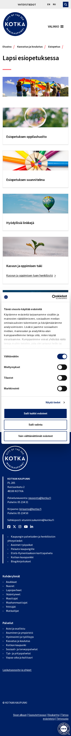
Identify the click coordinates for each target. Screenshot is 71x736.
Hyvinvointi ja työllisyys (20, 636)
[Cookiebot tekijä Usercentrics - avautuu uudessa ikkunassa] (52, 297)
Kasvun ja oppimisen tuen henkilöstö (29, 275)
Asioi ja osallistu (15, 628)
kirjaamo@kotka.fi (30, 509)
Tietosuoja (62, 718)
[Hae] (65, 4)
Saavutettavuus (37, 715)
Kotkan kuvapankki (22, 557)
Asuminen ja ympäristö (19, 632)
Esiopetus (54, 46)
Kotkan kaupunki (16, 645)
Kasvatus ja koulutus (30, 46)
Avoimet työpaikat (22, 544)
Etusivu (7, 46)
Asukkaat (11, 582)
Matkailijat (12, 610)
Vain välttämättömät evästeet (35, 436)
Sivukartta (53, 715)
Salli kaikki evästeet (35, 413)
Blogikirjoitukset (21, 561)
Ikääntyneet (13, 594)
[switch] (62, 367)
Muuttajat (12, 598)
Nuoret (10, 586)
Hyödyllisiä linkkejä (20, 223)
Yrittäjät (11, 606)
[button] (64, 729)
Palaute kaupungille (22, 549)
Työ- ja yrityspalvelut (18, 653)
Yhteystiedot (27, 4)
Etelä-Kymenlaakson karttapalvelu (32, 553)
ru (54, 4)
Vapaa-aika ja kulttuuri (19, 657)
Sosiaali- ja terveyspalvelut (22, 649)
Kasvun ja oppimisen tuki (24, 266)
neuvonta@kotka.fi (39, 498)
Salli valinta (35, 424)
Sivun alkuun (20, 715)
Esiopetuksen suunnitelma (25, 180)
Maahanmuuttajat (17, 602)
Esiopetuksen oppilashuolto (26, 137)
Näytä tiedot (53, 402)
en (48, 4)
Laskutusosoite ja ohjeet (17, 670)
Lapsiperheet (14, 590)
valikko (53, 26)
